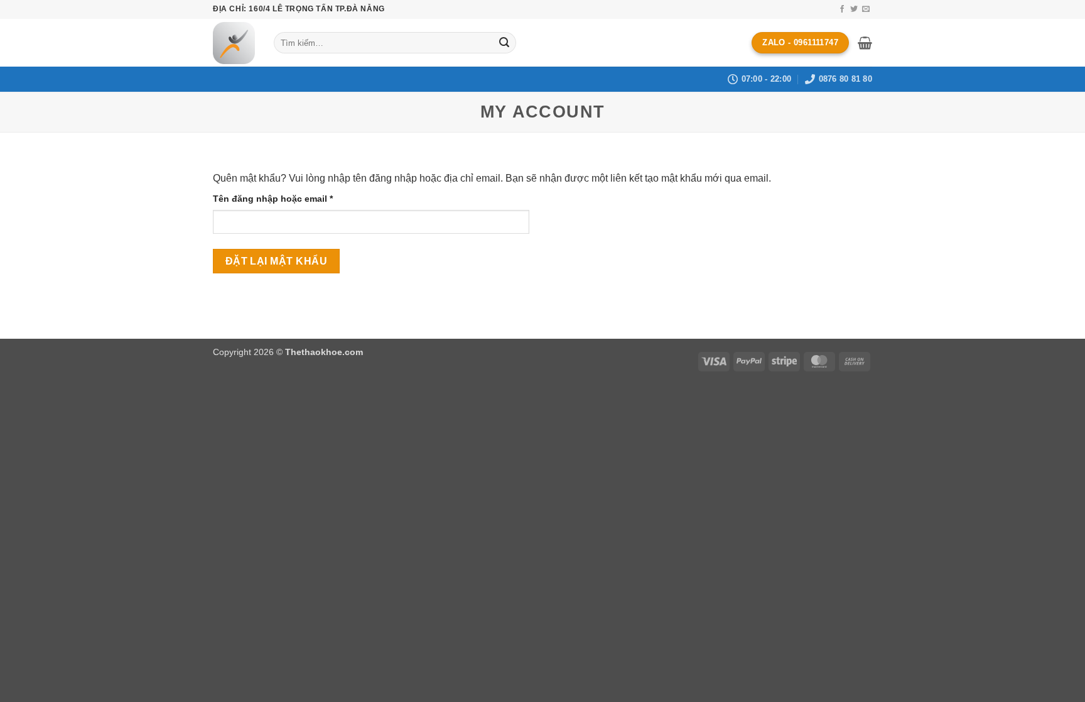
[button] (865, 43)
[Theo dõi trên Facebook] (842, 9)
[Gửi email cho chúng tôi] (866, 9)
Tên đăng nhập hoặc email (283, 199)
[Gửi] (504, 42)
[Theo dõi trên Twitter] (854, 9)
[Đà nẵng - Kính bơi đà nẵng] (234, 43)
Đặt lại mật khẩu (276, 261)
